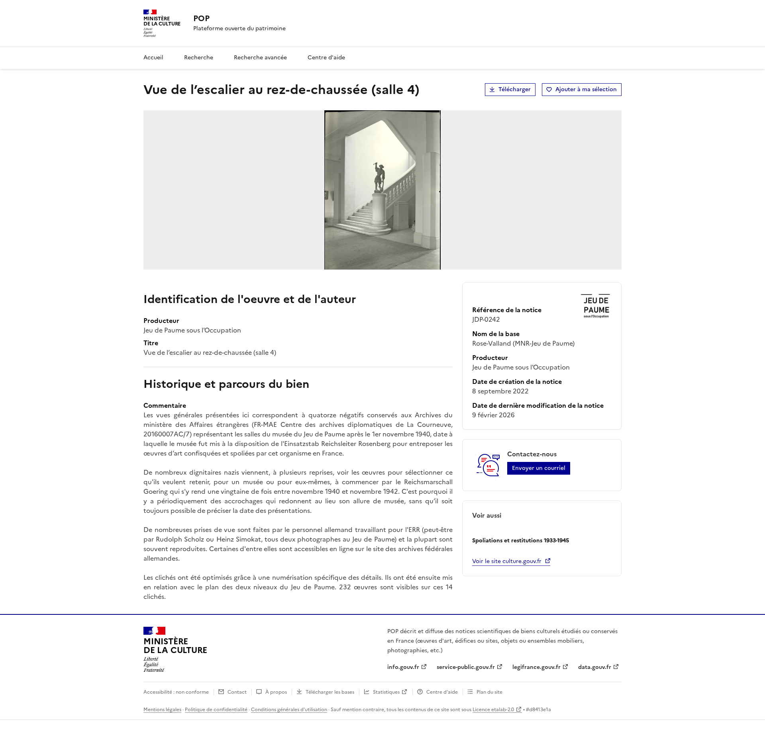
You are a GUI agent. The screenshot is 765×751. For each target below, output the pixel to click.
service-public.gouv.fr (466, 667)
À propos (276, 692)
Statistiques (386, 692)
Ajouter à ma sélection (586, 89)
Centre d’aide (442, 692)
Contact (237, 692)
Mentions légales (162, 709)
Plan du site (489, 692)
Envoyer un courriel (538, 468)
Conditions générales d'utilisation (289, 709)
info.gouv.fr (403, 667)
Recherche (198, 57)
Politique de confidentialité (216, 709)
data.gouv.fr (594, 667)
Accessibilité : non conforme (176, 692)
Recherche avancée (260, 57)
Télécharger (514, 89)
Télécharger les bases (330, 692)
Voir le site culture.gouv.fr (506, 561)
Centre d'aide (326, 57)
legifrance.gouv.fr (536, 667)
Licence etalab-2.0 (493, 709)
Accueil (153, 57)
